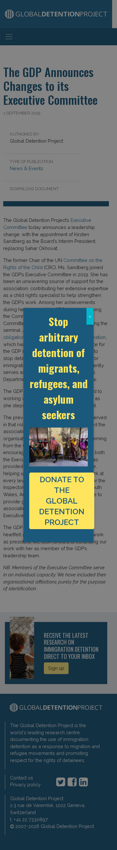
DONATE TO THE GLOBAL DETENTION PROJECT (61, 501)
